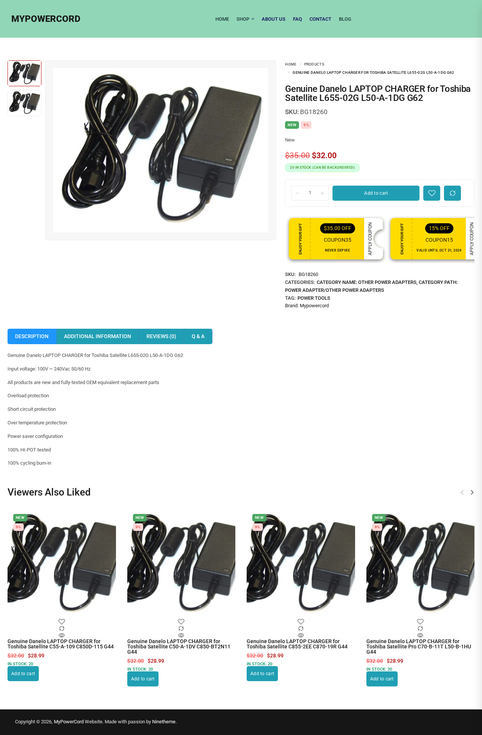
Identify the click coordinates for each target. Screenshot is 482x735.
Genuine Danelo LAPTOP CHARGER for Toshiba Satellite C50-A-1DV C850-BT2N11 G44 (178, 646)
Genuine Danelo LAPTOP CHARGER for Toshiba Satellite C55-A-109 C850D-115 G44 (61, 644)
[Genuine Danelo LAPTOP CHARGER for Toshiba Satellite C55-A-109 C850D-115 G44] (62, 564)
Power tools (313, 298)
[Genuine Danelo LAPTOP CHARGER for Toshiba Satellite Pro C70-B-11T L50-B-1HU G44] (420, 564)
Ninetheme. (164, 721)
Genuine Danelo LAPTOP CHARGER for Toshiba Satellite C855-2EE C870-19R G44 (297, 644)
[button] (472, 492)
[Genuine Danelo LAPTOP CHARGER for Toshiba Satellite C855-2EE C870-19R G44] (301, 564)
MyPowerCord (69, 721)
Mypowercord (314, 305)
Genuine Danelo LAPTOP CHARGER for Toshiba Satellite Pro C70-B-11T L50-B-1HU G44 (418, 646)
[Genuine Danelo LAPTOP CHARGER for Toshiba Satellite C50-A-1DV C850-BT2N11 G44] (181, 564)
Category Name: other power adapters (366, 282)
